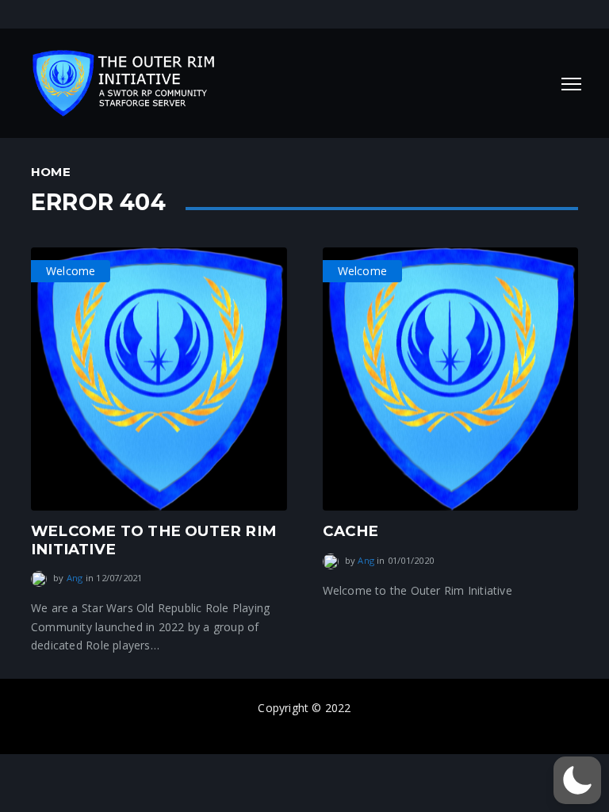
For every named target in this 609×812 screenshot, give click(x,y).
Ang (75, 578)
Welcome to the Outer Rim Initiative (153, 539)
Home (51, 171)
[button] (577, 780)
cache (351, 531)
